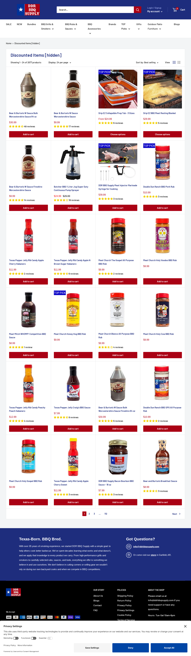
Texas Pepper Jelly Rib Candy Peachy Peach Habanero (27, 409)
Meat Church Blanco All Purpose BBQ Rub (116, 335)
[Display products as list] (179, 62)
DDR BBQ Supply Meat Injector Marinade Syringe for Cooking (117, 187)
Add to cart (28, 134)
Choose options (117, 134)
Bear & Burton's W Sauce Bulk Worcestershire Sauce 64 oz (23, 115)
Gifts (138, 24)
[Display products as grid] (174, 62)
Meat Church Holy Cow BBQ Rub (158, 334)
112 (105, 513)
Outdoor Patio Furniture (155, 26)
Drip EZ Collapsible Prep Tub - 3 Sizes (116, 113)
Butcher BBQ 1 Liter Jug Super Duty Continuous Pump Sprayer (71, 188)
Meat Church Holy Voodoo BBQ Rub (160, 260)
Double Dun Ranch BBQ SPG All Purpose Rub (162, 409)
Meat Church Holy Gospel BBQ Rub (25, 481)
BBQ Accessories (94, 26)
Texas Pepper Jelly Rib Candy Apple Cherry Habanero (26, 262)
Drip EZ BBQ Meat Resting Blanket (159, 113)
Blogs (177, 24)
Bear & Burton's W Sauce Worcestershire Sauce (66, 115)
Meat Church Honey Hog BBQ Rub (70, 334)
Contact (97, 605)
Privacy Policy (124, 605)
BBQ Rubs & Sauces (71, 26)
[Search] (137, 9)
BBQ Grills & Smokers (47, 26)
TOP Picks (124, 26)
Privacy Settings (125, 610)
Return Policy (124, 600)
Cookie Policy (124, 614)
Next (174, 513)
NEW (19, 24)
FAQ (95, 610)
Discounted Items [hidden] (27, 43)
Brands (112, 24)
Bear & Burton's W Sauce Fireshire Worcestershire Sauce (25, 188)
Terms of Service (126, 619)
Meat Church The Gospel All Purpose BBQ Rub (116, 262)
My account (153, 11)
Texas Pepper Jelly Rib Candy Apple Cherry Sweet (71, 483)
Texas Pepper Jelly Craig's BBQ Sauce (72, 407)
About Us (98, 595)
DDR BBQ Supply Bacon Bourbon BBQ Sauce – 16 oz (116, 483)
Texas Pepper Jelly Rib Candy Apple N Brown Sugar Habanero (72, 262)
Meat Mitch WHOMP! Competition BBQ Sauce (27, 336)
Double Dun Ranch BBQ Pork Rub (158, 186)
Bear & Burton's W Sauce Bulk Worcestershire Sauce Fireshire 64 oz (116, 409)
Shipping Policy (125, 595)
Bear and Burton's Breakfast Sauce (160, 481)
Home (8, 43)
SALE (9, 24)
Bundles (31, 24)
